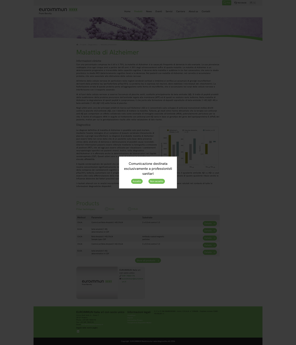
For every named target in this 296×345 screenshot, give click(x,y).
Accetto (137, 181)
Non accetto (156, 181)
